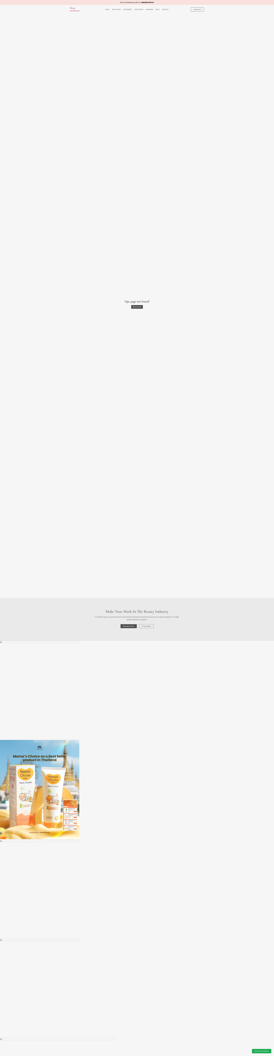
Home (107, 9)
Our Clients (138, 9)
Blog (157, 9)
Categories (127, 9)
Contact (165, 9)
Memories (149, 9)
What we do (116, 9)
